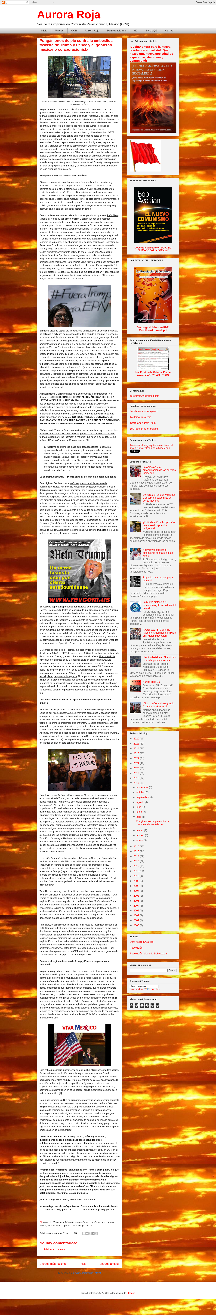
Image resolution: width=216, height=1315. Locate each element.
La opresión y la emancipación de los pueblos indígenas (159, 470)
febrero (140, 835)
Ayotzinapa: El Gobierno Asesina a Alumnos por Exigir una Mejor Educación (159, 632)
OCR (74, 30)
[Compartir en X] (90, 1233)
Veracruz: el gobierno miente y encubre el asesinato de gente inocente (159, 497)
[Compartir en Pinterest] (96, 1233)
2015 (136, 851)
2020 (136, 768)
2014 (136, 856)
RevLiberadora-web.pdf (153, 330)
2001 (136, 920)
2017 (136, 783)
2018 (136, 778)
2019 (136, 773)
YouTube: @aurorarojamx (144, 428)
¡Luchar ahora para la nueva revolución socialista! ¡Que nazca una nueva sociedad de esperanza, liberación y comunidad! (151, 53)
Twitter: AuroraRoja (140, 417)
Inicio (44, 30)
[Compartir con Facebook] (93, 1233)
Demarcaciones (116, 30)
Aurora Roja (68, 14)
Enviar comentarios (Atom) (87, 1273)
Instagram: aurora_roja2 (143, 423)
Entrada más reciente (53, 1263)
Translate (155, 989)
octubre (140, 792)
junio (139, 812)
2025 (136, 743)
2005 (136, 900)
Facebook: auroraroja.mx (144, 411)
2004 (136, 905)
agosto (140, 802)
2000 (136, 925)
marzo (140, 830)
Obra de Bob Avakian (142, 942)
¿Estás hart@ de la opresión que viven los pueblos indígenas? (159, 525)
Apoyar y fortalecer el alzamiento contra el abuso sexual (158, 553)
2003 (136, 910)
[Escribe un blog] (87, 1233)
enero (140, 840)
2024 (136, 748)
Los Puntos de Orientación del (153, 374)
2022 (136, 758)
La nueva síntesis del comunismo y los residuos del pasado (159, 605)
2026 (136, 738)
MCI (136, 30)
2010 (136, 876)
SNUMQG (151, 30)
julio (139, 807)
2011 (136, 871)
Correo (169, 30)
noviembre (142, 787)
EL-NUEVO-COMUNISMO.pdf (155, 249)
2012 (136, 866)
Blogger (130, 1293)
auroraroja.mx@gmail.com (144, 396)
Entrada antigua (109, 1263)
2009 (136, 881)
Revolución (136, 947)
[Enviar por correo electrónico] (84, 1233)
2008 (136, 886)
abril (139, 816)
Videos (59, 30)
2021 (136, 763)
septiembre (143, 797)
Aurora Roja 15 (151, 681)
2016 (136, 846)
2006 (136, 895)
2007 (136, 890)
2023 (136, 753)
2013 (136, 861)
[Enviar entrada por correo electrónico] (75, 1233)
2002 (136, 915)
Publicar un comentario (55, 1249)
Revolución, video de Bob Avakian (149, 953)
